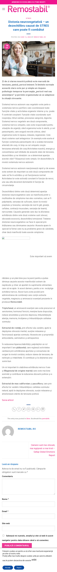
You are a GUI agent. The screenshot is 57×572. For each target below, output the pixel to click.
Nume (5, 499)
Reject (19, 568)
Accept (7, 568)
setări (34, 559)
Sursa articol (8, 400)
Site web (6, 523)
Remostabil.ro (40, 37)
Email (5, 511)
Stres (28, 18)
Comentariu (7, 476)
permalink (45, 419)
